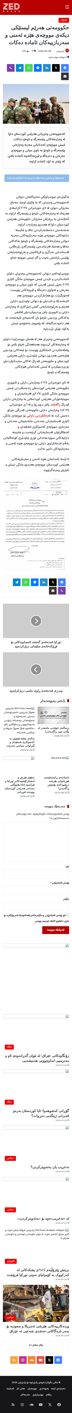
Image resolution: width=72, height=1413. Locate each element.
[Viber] (11, 68)
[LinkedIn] (47, 68)
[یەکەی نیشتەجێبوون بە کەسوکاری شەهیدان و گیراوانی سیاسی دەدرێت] (19, 721)
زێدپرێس (60, 51)
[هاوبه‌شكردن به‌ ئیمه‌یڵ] (65, 76)
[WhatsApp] (29, 68)
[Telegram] (20, 68)
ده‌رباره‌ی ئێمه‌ (58, 1389)
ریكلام (49, 1395)
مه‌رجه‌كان (25, 1395)
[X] (56, 68)
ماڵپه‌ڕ (66, 899)
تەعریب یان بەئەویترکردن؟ (50, 1167)
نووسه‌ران (32, 1389)
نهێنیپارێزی (37, 1395)
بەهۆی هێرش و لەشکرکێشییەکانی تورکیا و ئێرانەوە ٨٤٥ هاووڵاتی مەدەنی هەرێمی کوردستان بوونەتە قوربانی (20, 784)
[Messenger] (38, 68)
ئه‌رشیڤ (10, 1389)
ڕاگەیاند (55, 404)
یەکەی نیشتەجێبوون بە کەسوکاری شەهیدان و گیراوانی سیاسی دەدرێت (21, 742)
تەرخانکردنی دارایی (38, 416)
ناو (67, 867)
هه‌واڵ (64, 20)
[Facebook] (65, 68)
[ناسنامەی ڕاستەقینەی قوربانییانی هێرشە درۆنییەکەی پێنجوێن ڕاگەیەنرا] (53, 765)
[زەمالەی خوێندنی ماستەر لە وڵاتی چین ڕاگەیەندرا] (53, 715)
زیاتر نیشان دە (36, 1345)
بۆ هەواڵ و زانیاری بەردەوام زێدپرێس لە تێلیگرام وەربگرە (35, 178)
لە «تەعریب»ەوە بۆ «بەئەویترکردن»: (43, 1218)
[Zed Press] (12, 7)
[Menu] (67, 9)
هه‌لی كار (21, 1389)
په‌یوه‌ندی (44, 1389)
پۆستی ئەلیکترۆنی (59, 883)
